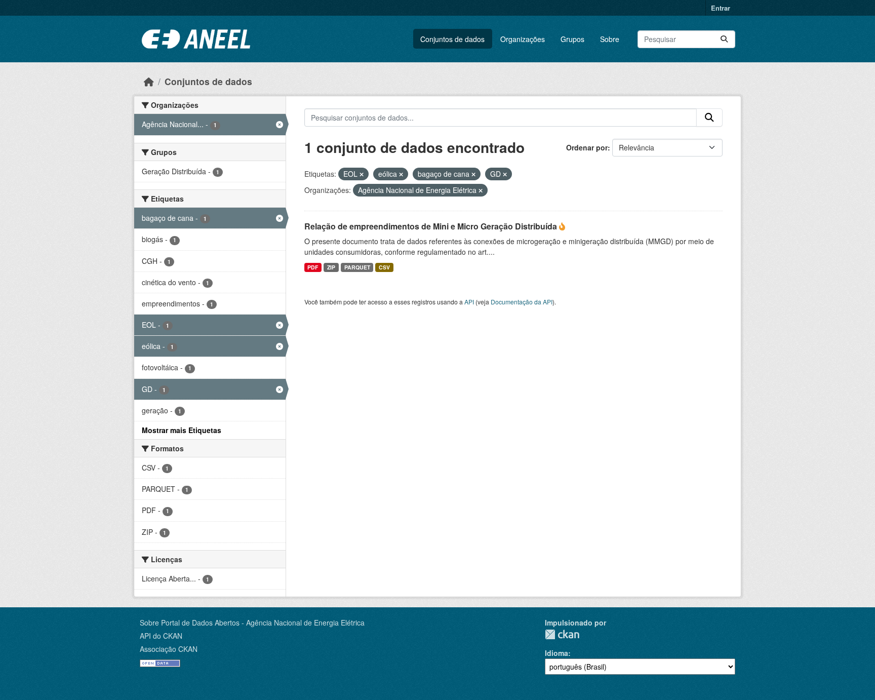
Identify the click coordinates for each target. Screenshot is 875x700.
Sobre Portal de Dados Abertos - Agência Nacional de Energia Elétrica (252, 622)
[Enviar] (724, 39)
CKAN (562, 634)
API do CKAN (161, 636)
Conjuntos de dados (452, 39)
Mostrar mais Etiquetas (181, 430)
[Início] (149, 81)
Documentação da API (521, 301)
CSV (384, 267)
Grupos (572, 39)
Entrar (720, 8)
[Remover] (362, 174)
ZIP (331, 267)
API (469, 301)
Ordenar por (587, 147)
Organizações (522, 39)
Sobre (609, 39)
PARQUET (357, 267)
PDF (312, 267)
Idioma (556, 653)
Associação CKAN (168, 649)
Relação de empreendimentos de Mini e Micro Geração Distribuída (431, 226)
